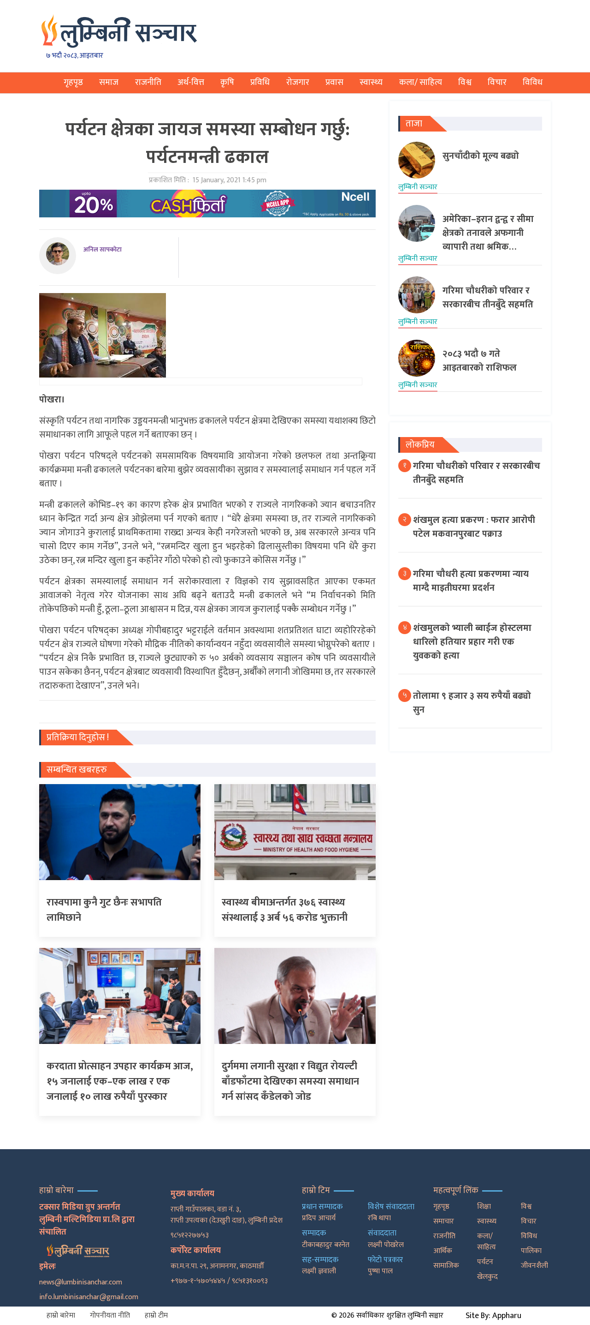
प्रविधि (260, 82)
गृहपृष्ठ (73, 82)
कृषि (227, 82)
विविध (533, 82)
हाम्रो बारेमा (61, 1315)
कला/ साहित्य (420, 82)
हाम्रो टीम (156, 1315)
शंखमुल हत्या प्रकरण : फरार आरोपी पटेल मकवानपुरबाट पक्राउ (474, 527)
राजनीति (148, 82)
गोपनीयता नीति (110, 1315)
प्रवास (334, 82)
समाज (108, 82)
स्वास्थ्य (371, 82)
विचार (497, 82)
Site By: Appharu (493, 1316)
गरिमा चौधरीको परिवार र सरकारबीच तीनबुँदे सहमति (476, 473)
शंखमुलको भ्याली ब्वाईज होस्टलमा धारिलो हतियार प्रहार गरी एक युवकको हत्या (472, 642)
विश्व (465, 82)
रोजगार (297, 82)
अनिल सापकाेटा (102, 249)
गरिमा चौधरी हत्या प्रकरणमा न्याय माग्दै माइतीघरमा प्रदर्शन (471, 581)
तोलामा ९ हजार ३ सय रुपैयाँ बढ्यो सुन (472, 703)
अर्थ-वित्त (190, 82)
